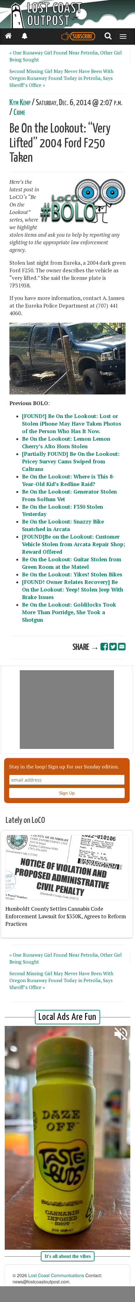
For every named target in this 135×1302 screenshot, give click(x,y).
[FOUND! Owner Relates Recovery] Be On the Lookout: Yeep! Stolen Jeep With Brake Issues (72, 590)
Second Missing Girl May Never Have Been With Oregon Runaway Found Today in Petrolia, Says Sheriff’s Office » (61, 78)
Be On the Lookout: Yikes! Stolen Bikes (72, 574)
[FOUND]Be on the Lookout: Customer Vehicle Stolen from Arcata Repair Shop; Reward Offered (73, 544)
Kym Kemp (19, 103)
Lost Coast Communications (56, 1275)
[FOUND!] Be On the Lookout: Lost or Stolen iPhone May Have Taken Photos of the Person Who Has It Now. (71, 424)
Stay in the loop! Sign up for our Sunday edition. (64, 766)
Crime (19, 112)
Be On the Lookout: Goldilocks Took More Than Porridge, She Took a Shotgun (69, 612)
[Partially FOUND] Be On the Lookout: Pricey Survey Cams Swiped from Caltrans (71, 461)
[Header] (67, 14)
